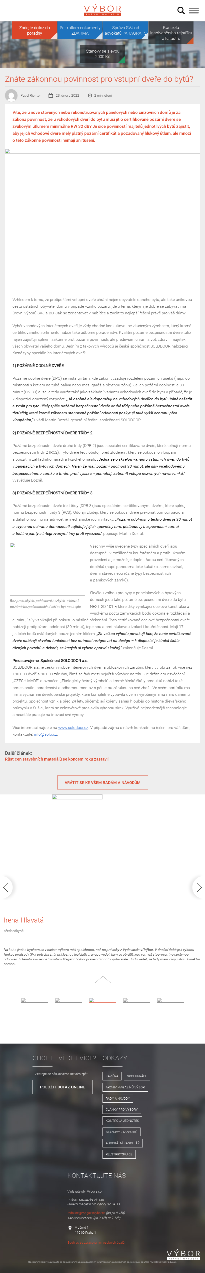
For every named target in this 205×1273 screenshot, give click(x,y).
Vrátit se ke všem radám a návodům (102, 782)
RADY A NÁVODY (118, 1098)
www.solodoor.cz (73, 727)
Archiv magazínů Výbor (125, 1087)
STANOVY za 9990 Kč (121, 1132)
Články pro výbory (122, 1109)
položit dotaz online (62, 1087)
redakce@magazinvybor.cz (86, 1212)
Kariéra (112, 1076)
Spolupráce (137, 1076)
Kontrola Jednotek (122, 1120)
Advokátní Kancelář (123, 1143)
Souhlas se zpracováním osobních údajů (96, 1242)
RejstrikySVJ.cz (119, 1154)
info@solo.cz (45, 734)
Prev (10, 887)
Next (194, 887)
